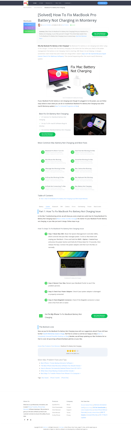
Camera (67, 206)
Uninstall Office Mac (92, 415)
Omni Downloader (57, 407)
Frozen (89, 206)
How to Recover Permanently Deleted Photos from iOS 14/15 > (61, 368)
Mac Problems (27, 7)
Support (69, 410)
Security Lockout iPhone (94, 412)
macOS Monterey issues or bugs (53, 334)
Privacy (69, 415)
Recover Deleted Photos (87, 405)
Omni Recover (56, 412)
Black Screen (97, 206)
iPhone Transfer (32, 407)
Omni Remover (38, 7)
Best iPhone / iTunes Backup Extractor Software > (57, 363)
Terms (68, 412)
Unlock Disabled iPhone (87, 410)
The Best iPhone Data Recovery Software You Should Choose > (61, 366)
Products (49, 3)
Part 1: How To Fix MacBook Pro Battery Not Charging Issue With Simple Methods (64, 199)
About (68, 404)
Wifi (61, 206)
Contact (69, 407)
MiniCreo (45, 427)
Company (68, 3)
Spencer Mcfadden (46, 25)
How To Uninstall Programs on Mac (66, 106)
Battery (41, 206)
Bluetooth (55, 206)
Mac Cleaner (28, 24)
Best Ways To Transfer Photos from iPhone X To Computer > (61, 373)
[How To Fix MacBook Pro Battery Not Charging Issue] (90, 124)
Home (35, 3)
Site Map (61, 427)
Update (48, 206)
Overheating (81, 206)
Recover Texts (88, 407)
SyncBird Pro (56, 404)
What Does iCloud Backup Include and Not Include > (58, 371)
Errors (74, 206)
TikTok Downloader (99, 407)
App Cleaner (28, 28)
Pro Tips (59, 3)
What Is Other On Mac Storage (66, 219)
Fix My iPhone (56, 415)
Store (41, 3)
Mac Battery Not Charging (62, 143)
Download (103, 3)
